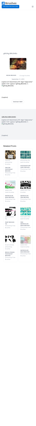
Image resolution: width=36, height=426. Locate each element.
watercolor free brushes (24, 196)
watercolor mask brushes (9, 196)
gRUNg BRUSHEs (11, 75)
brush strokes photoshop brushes (10, 253)
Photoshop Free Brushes (10, 174)
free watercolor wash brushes (25, 223)
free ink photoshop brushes (9, 169)
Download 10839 (17, 101)
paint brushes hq (9, 223)
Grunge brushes (25, 75)
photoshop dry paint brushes (25, 166)
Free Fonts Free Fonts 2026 (10, 6)
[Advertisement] (18, 31)
